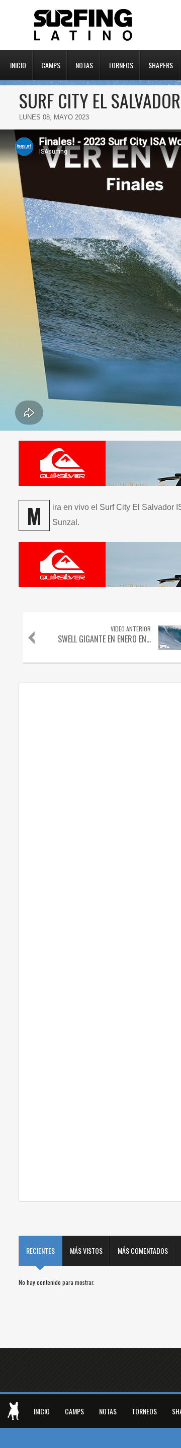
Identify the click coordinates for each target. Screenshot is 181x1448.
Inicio (18, 64)
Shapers (160, 64)
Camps (50, 64)
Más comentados (143, 1250)
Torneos (120, 64)
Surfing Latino (84, 25)
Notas (84, 64)
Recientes (40, 1250)
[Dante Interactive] (13, 1411)
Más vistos (86, 1250)
